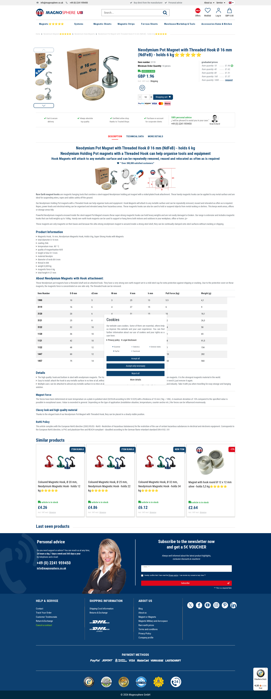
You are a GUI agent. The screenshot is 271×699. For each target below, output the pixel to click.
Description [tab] (115, 136)
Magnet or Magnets (147, 617)
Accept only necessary (135, 366)
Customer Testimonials (46, 617)
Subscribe (185, 583)
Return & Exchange (44, 621)
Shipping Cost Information (101, 608)
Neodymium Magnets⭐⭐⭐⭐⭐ (57, 34)
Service (219, 3)
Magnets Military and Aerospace (153, 621)
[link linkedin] (233, 605)
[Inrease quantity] (151, 97)
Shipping (154, 81)
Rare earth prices (146, 625)
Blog (140, 608)
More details (135, 379)
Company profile (145, 637)
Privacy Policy (144, 633)
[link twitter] (190, 605)
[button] (44, 105)
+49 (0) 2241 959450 (79, 2)
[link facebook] (199, 605)
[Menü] (266, 669)
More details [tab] (155, 136)
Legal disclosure (129, 340)
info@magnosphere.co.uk (52, 2)
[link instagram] (216, 605)
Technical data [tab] (135, 136)
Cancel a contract (44, 625)
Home (38, 34)
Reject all (135, 373)
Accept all (135, 358)
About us (208, 3)
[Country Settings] (231, 2)
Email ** (146, 567)
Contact (39, 608)
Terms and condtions (148, 629)
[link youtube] (208, 605)
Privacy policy (114, 340)
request (229, 80)
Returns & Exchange (99, 612)
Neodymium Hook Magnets (84, 34)
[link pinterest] (225, 605)
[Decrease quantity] (140, 97)
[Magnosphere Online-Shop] (59, 12)
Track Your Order (44, 612)
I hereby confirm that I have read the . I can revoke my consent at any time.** (175, 575)
